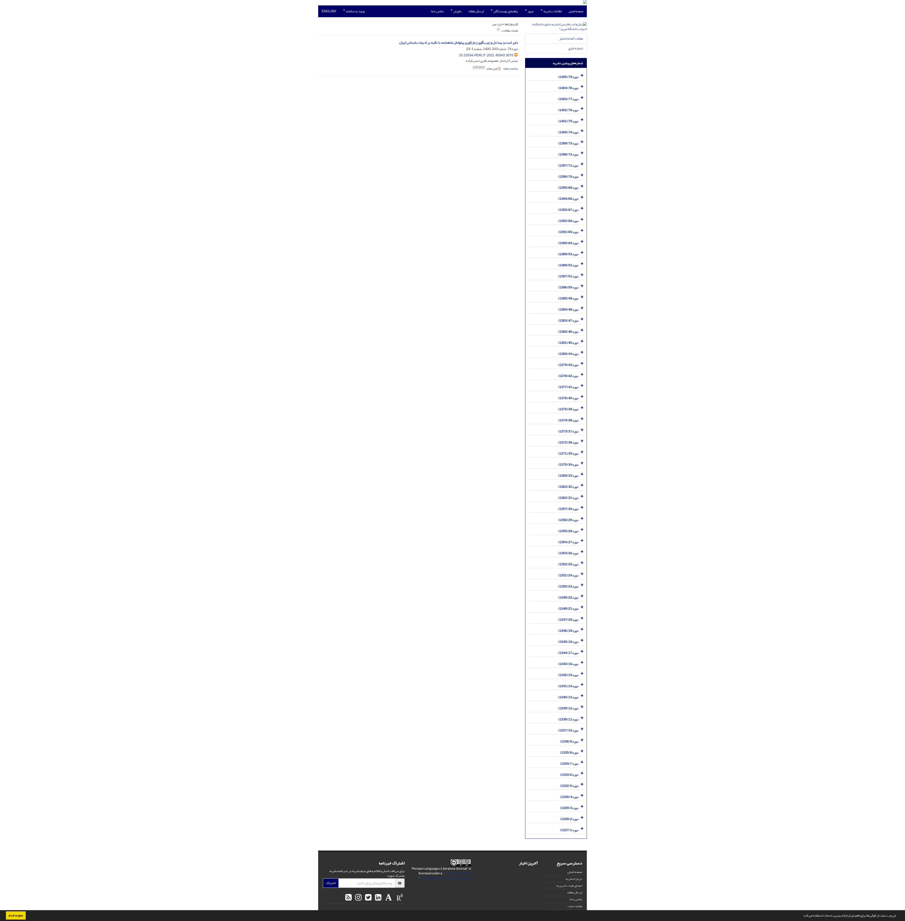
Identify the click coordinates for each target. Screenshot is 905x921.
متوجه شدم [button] (16, 915)
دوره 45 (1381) (568, 343)
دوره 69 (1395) (568, 188)
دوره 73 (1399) (568, 143)
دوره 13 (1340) (568, 697)
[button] (801, 916)
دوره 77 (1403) (568, 99)
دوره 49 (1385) (568, 298)
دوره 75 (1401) (568, 121)
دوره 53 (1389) (568, 254)
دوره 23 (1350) (568, 586)
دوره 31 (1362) (568, 498)
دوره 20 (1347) (568, 620)
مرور (530, 11)
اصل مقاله (485, 68)
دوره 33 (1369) (568, 476)
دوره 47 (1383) (568, 320)
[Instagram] (358, 897)
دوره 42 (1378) (568, 376)
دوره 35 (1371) (568, 453)
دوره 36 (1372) (568, 442)
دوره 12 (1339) (568, 708)
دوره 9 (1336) (569, 741)
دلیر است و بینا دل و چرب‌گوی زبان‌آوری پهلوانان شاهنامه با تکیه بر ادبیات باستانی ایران (458, 42)
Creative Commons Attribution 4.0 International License (445, 875)
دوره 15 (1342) (568, 675)
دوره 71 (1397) (568, 165)
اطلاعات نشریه (552, 11)
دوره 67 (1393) (568, 210)
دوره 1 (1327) (569, 830)
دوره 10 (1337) (568, 730)
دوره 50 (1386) (568, 287)
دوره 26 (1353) (568, 553)
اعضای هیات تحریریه (569, 885)
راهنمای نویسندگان (505, 11)
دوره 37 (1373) (568, 431)
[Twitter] (368, 897)
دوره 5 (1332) (569, 786)
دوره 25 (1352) (568, 564)
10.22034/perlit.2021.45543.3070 (486, 55)
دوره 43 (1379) (568, 365)
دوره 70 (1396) (568, 176)
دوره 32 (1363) (568, 487)
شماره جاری (575, 48)
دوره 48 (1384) (568, 309)
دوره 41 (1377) (568, 387)
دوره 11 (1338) (568, 719)
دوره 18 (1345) (568, 642)
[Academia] (388, 897)
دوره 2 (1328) (569, 819)
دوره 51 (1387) (568, 276)
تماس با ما (437, 11)
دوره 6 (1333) (569, 775)
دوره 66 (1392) (568, 221)
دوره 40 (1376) (568, 398)
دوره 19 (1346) (568, 631)
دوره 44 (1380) (568, 354)
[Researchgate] (399, 897)
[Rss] (348, 897)
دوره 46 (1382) (568, 332)
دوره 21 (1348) (568, 608)
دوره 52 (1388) (568, 265)
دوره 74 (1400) (568, 132)
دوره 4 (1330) (569, 797)
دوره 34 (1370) (568, 464)
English (329, 11)
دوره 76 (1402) (568, 110)
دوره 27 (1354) (568, 542)
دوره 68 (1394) (568, 199)
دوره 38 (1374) (568, 420)
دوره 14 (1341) (568, 686)
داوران (457, 11)
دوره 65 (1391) (568, 232)
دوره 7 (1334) (569, 764)
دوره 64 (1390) (568, 243)
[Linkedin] (378, 897)
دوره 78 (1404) (568, 88)
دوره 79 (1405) (568, 77)
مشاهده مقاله (510, 68)
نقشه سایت (575, 906)
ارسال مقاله (476, 11)
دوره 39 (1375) (568, 409)
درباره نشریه (574, 879)
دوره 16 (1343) (568, 664)
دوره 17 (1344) (568, 653)
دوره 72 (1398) (568, 154)
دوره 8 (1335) (569, 752)
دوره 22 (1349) (568, 597)
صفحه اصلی (576, 11)
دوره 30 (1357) (568, 509)
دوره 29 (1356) (568, 520)
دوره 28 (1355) (568, 531)
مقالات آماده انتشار (571, 38)
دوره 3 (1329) (569, 808)
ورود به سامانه (355, 11)
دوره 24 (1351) (568, 575)
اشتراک (331, 883)
